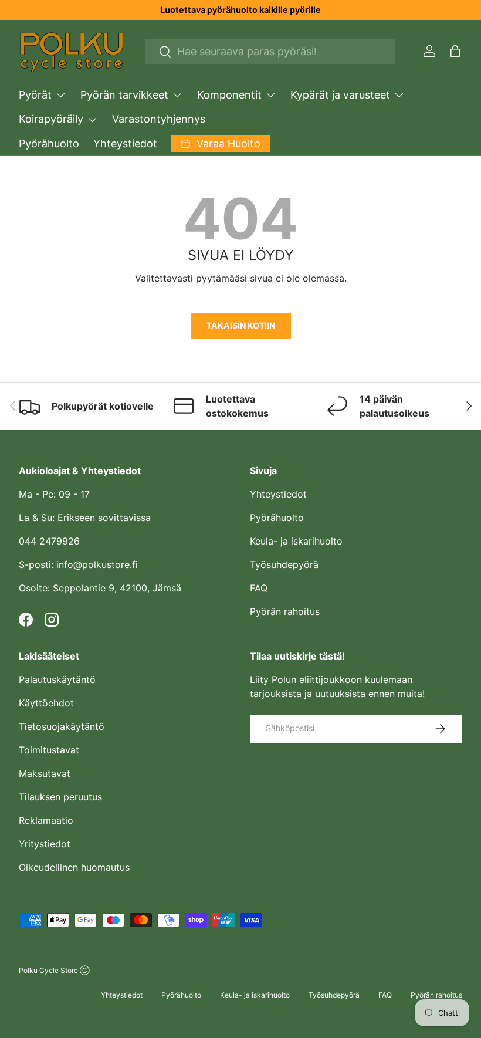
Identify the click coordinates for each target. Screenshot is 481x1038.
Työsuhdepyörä (284, 564)
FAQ (258, 588)
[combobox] (270, 51)
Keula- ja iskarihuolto (296, 541)
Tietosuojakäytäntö (61, 726)
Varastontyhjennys (158, 119)
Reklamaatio (46, 820)
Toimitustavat (49, 750)
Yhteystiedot (125, 143)
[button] (455, 51)
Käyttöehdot (46, 703)
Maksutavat (44, 773)
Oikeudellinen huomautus (74, 867)
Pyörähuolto (49, 143)
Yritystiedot (44, 844)
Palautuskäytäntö (57, 679)
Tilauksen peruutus (60, 797)
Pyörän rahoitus (285, 611)
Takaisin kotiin (240, 325)
